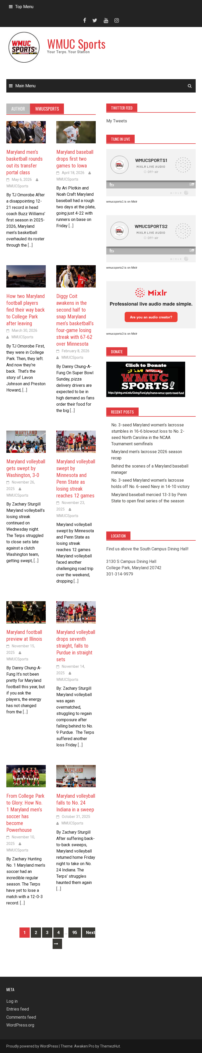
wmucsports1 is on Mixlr (121, 201)
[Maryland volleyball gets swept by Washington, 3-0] (26, 441)
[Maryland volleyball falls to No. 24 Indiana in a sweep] (76, 775)
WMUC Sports (76, 43)
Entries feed (17, 1009)
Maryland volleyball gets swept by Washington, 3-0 (25, 468)
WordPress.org (20, 1025)
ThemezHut (110, 1046)
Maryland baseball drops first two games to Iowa (74, 159)
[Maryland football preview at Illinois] (26, 612)
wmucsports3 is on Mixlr (121, 333)
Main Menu (25, 85)
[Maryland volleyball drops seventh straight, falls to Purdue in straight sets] (76, 612)
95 (74, 932)
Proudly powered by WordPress (32, 1046)
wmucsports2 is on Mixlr (121, 267)
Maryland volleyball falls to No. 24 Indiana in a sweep (75, 803)
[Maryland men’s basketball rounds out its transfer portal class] (26, 131)
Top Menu (24, 6)
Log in (12, 1001)
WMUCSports (17, 186)
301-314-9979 (119, 574)
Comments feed (21, 1017)
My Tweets (116, 120)
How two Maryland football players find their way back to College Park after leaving (25, 310)
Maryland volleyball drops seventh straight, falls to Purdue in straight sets (75, 646)
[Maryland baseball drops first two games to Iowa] (76, 131)
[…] (30, 245)
